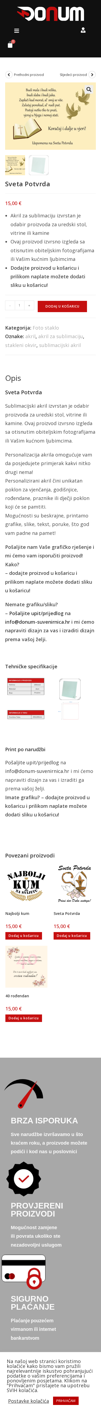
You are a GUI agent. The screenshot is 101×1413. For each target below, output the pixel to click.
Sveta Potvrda (67, 913)
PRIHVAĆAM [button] (65, 1400)
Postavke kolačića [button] (28, 1401)
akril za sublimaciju (60, 336)
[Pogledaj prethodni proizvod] (9, 74)
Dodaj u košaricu (62, 306)
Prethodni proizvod (29, 74)
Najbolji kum (17, 913)
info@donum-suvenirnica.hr (37, 622)
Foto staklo (46, 327)
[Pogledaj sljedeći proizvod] (92, 74)
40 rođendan (17, 995)
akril (30, 336)
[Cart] (8, 46)
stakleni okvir (20, 345)
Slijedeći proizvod (73, 74)
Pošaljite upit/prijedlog (36, 613)
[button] (16, 30)
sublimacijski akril (60, 345)
